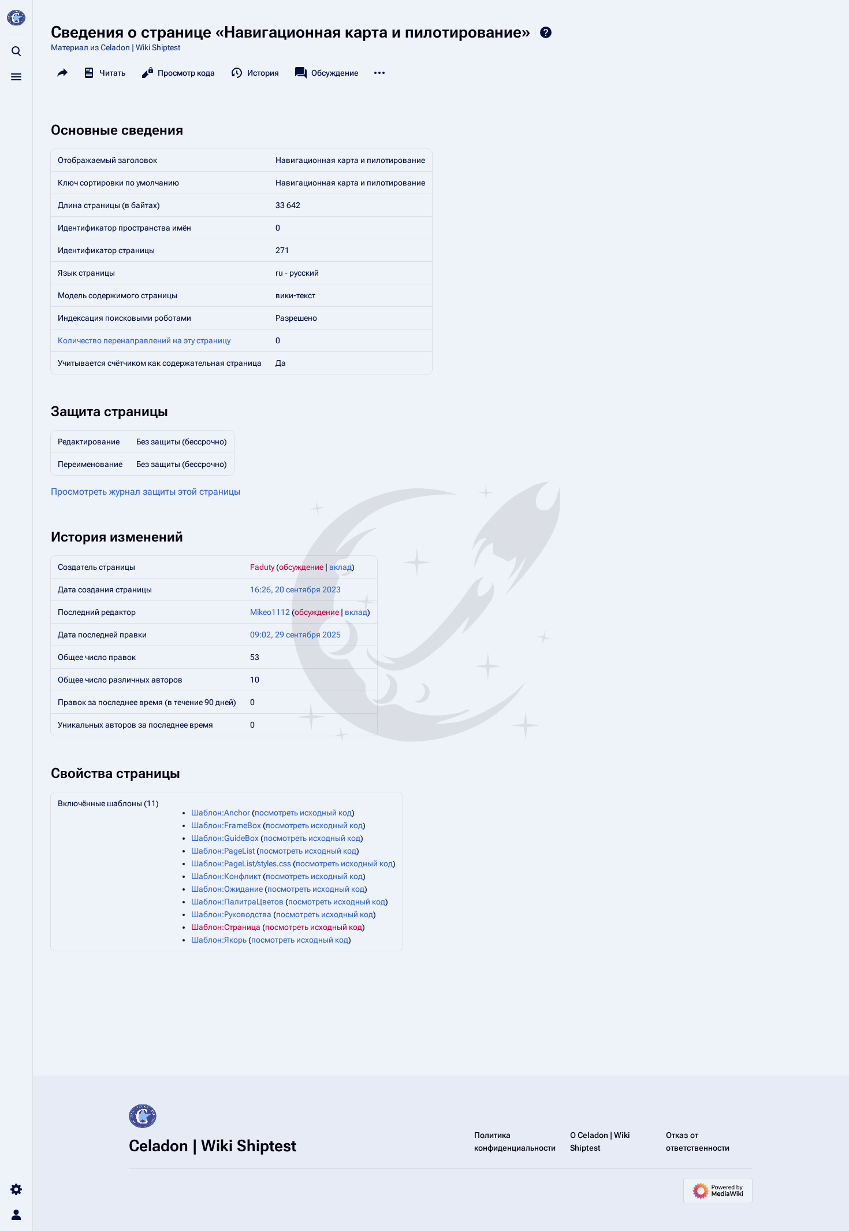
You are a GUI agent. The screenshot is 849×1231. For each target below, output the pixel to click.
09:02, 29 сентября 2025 (295, 634)
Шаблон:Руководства (231, 914)
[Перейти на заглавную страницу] (16, 18)
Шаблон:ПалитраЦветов (237, 901)
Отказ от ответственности (697, 1141)
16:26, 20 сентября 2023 (295, 589)
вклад (340, 567)
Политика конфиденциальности (515, 1141)
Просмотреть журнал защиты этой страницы (145, 491)
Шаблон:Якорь (219, 939)
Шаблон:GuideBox (225, 838)
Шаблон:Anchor (220, 812)
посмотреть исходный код (303, 812)
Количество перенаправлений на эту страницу (144, 340)
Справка (546, 32)
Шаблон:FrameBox (226, 825)
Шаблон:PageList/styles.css (241, 863)
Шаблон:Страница (225, 927)
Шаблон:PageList (223, 850)
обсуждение (301, 567)
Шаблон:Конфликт (226, 876)
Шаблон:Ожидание (227, 888)
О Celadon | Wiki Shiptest (600, 1141)
